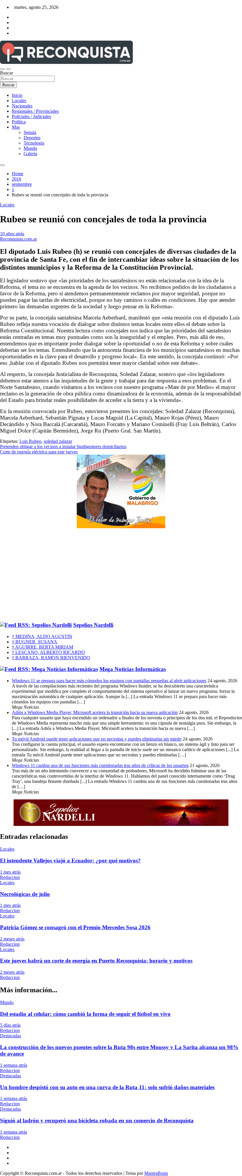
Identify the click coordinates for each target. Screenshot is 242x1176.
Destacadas (10, 1035)
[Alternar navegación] (2, 69)
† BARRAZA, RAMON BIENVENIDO (51, 657)
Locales (19, 100)
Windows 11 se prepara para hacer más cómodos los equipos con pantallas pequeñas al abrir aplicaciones (109, 680)
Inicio (17, 95)
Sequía (30, 132)
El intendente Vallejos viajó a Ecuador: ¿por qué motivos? (70, 860)
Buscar (6, 72)
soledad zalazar (58, 441)
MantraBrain (156, 1173)
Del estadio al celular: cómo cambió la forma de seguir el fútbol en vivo (85, 1014)
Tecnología (34, 142)
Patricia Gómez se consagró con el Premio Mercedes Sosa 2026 (75, 927)
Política (19, 121)
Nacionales (22, 105)
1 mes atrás (10, 871)
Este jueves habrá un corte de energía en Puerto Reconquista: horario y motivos (96, 961)
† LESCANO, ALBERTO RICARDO (48, 652)
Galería (30, 153)
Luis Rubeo (30, 441)
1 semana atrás (13, 1065)
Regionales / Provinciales (35, 111)
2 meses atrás (12, 938)
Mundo (30, 148)
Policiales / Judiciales (31, 116)
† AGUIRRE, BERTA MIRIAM (42, 647)
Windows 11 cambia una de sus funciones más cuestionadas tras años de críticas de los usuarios (100, 765)
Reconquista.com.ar (18, 238)
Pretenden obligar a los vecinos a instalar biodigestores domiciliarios (63, 446)
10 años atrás (12, 233)
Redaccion (10, 877)
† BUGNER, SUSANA (34, 641)
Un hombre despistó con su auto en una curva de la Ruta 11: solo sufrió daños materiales (107, 1087)
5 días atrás (10, 1025)
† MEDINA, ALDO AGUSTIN (42, 636)
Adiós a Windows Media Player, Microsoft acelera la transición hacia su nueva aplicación (95, 712)
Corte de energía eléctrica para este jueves (39, 451)
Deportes (32, 137)
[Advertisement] (121, 575)
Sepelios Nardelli (93, 625)
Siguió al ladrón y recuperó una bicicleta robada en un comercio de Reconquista (97, 1120)
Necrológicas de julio (25, 894)
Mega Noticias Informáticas (132, 669)
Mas (16, 127)
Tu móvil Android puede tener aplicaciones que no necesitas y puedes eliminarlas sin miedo (97, 738)
